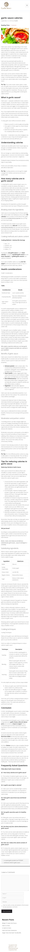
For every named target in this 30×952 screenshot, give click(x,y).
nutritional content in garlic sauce (12, 862)
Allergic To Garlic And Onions (9, 923)
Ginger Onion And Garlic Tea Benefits (11, 933)
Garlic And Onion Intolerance (9, 930)
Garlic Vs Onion (6, 925)
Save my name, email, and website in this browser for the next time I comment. (16, 906)
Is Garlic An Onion (6, 928)
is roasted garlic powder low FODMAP (13, 860)
